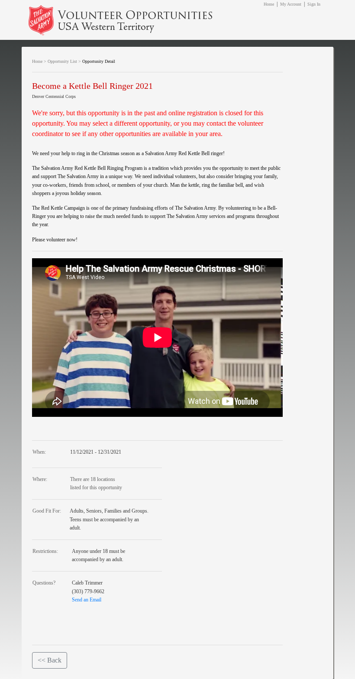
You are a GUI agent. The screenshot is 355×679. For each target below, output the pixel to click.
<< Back (49, 660)
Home (269, 4)
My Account (290, 4)
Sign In (313, 4)
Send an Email (86, 600)
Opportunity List (62, 61)
